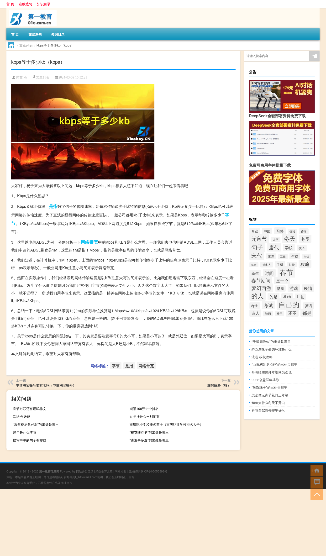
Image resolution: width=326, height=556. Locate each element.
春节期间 (260, 280)
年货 (306, 256)
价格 (292, 231)
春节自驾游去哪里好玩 (268, 410)
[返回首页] (315, 470)
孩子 (302, 248)
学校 (289, 248)
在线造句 (25, 3)
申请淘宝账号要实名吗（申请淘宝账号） (46, 385)
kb (25, 77)
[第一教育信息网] (31, 9)
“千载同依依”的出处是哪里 (271, 341)
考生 (254, 305)
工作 (283, 256)
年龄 (254, 265)
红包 (300, 296)
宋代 (256, 255)
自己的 (289, 304)
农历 (276, 239)
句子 (257, 246)
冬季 (305, 239)
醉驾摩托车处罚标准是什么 (272, 349)
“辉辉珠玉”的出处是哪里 (269, 387)
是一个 (282, 280)
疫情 (308, 288)
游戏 (293, 288)
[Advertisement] (143, 522)
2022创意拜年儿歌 (265, 379)
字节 (116, 365)
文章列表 (26, 45)
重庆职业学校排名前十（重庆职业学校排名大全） (166, 424)
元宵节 (259, 238)
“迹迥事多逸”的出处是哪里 (149, 440)
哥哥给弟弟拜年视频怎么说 (272, 372)
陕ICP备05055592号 (154, 471)
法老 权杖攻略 (262, 356)
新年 (255, 273)
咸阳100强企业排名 (144, 408)
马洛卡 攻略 (22, 416)
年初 (294, 256)
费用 (279, 313)
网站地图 (120, 471)
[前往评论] (315, 482)
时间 (269, 273)
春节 (286, 272)
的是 (273, 296)
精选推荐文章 (104, 471)
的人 (257, 295)
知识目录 (43, 3)
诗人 (255, 313)
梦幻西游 (261, 287)
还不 (292, 313)
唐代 (274, 247)
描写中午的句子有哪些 (29, 440)
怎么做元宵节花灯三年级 (270, 395)
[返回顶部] (315, 493)
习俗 (280, 230)
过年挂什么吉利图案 (145, 416)
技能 (292, 264)
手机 (280, 264)
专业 (254, 230)
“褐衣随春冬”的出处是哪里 (149, 432)
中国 (267, 230)
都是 (306, 313)
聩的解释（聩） (219, 385)
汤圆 (280, 288)
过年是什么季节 (24, 432)
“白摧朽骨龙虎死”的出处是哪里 (274, 364)
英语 (308, 305)
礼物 (287, 296)
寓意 (271, 256)
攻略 (305, 264)
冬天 (289, 238)
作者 (304, 231)
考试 (268, 305)
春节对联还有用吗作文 (29, 408)
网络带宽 (89, 242)
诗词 (268, 313)
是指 (53, 206)
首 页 (10, 3)
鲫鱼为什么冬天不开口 (268, 402)
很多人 (266, 264)
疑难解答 (134, 471)
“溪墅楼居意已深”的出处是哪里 (36, 424)
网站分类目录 (84, 471)
